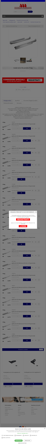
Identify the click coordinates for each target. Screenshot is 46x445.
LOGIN (23, 226)
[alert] (23, 436)
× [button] (44, 428)
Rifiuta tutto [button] (27, 440)
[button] (23, 433)
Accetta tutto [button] (18, 440)
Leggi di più (36, 431)
